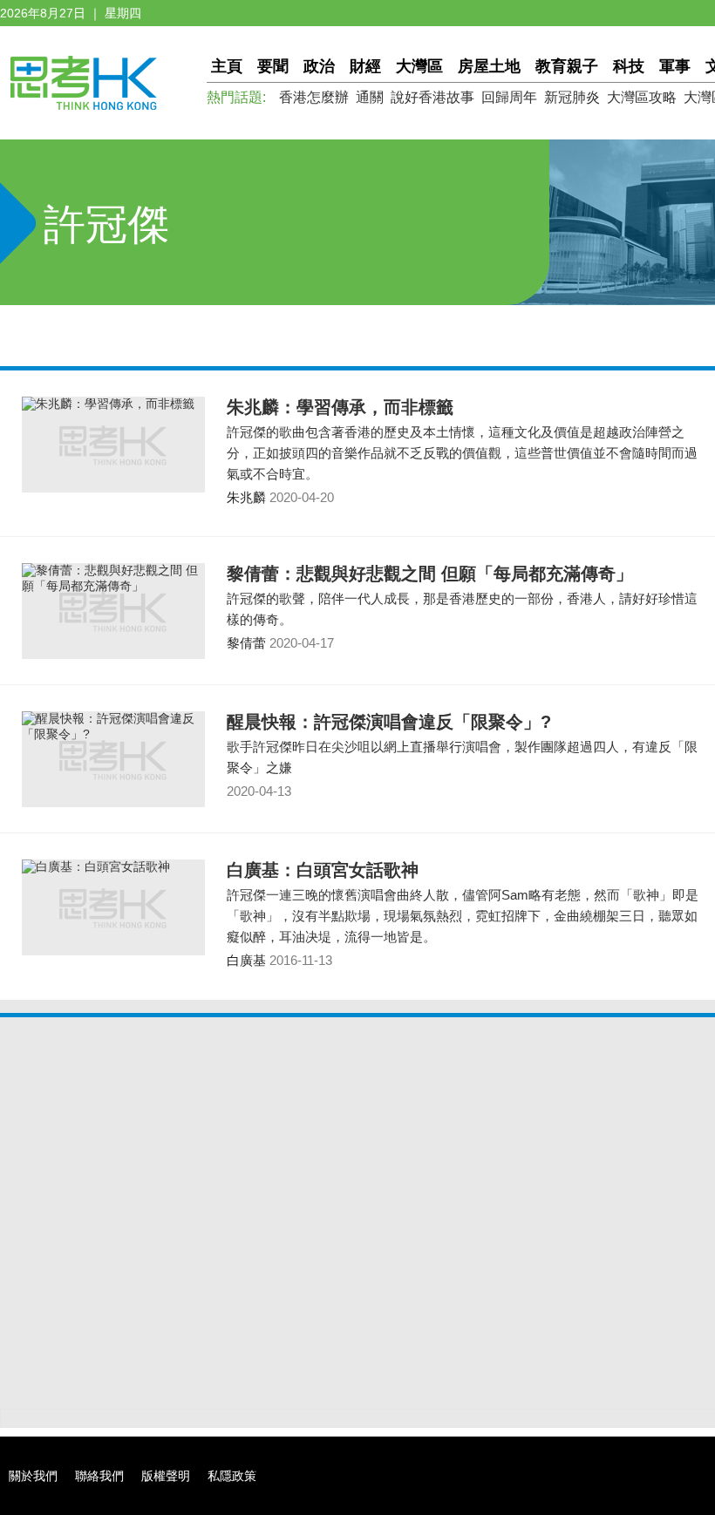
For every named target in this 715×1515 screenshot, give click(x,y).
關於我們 (33, 1476)
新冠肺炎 (572, 97)
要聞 (273, 66)
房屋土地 (489, 66)
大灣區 (419, 66)
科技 (628, 66)
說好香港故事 (432, 97)
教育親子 (566, 66)
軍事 (675, 66)
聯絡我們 (99, 1476)
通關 (370, 97)
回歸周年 (509, 97)
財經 (365, 66)
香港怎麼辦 (314, 97)
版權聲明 (165, 1476)
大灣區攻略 (642, 97)
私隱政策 (232, 1476)
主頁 (226, 66)
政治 (319, 66)
